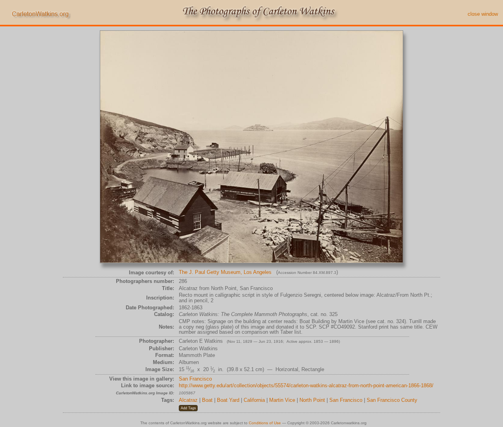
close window (483, 14)
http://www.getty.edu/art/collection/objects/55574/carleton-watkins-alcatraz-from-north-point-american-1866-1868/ (306, 385)
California (254, 400)
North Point (312, 400)
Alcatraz (188, 400)
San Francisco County (392, 400)
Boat (207, 400)
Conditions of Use (265, 423)
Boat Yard (228, 400)
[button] (188, 408)
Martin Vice (282, 400)
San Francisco (195, 379)
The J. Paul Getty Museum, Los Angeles (225, 272)
